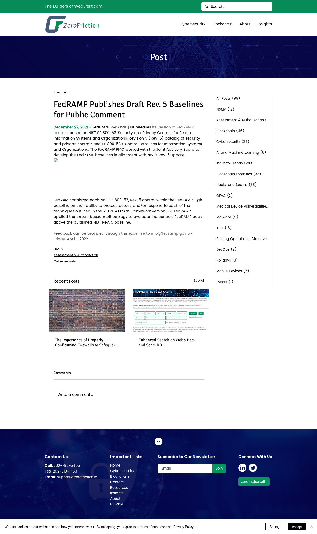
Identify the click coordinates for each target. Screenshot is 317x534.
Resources (119, 488)
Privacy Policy (183, 526)
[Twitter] (253, 468)
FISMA (58, 249)
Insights (116, 493)
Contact (117, 482)
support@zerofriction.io (77, 477)
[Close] (311, 526)
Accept (297, 526)
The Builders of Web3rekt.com (73, 6)
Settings (275, 526)
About (115, 499)
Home (115, 465)
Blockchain (119, 477)
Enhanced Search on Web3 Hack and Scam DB (167, 342)
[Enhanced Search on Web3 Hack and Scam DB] (171, 310)
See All (199, 280)
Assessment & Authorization (76, 255)
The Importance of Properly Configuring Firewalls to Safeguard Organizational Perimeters (86, 342)
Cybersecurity (65, 261)
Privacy (116, 504)
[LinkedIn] (242, 468)
